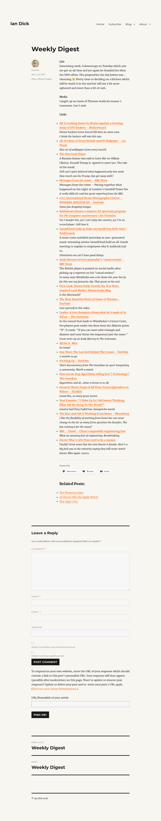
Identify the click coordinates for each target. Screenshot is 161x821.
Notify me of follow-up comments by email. (53, 647)
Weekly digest (44, 79)
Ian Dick (19, 23)
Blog (128, 24)
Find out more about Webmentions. (55, 688)
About (143, 24)
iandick (35, 70)
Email (36, 612)
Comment (38, 549)
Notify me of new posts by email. (47, 656)
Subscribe (115, 24)
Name (36, 596)
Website (36, 627)
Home (100, 24)
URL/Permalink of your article (50, 697)
